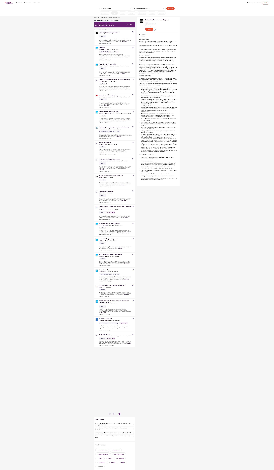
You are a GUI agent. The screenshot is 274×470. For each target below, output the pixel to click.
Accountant (102, 462)
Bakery (123, 462)
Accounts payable (103, 454)
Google (110, 458)
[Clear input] (130, 8)
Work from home (103, 450)
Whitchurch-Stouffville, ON (106, 17)
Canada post (116, 450)
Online (100, 458)
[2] (119, 414)
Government (120, 458)
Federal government (119, 454)
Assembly (113, 462)
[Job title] (115, 8)
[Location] (148, 8)
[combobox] (115, 8)
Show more (124, 41)
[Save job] (133, 32)
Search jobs (96, 17)
